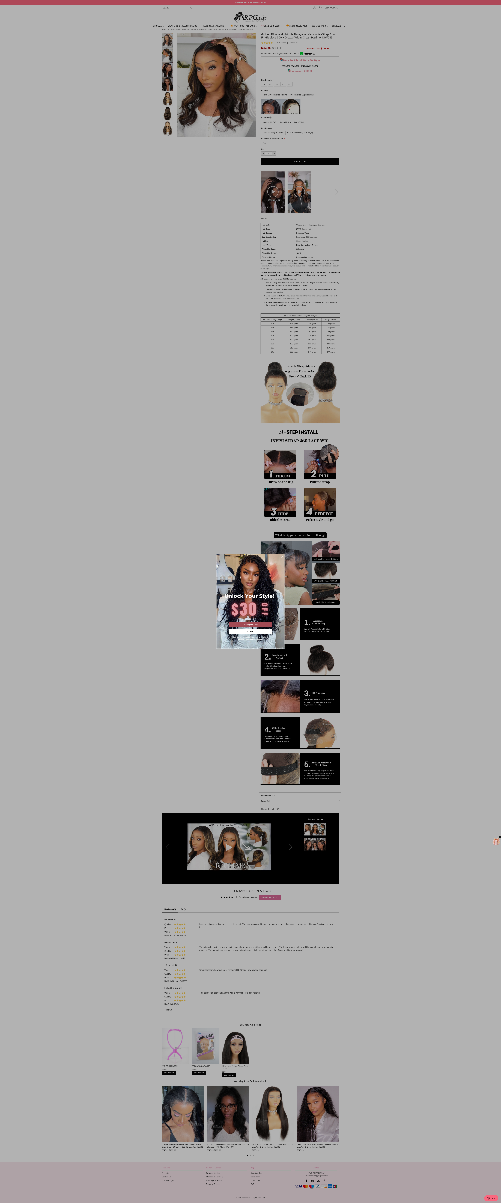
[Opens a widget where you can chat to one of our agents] (491, 1198)
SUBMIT (250, 632)
